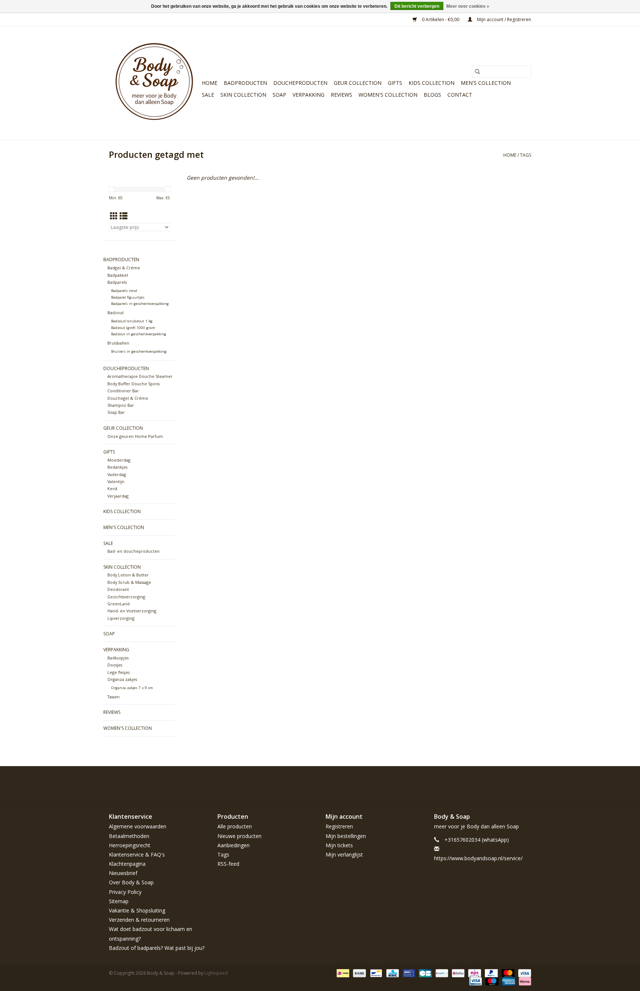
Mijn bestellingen (346, 835)
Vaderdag (116, 474)
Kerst (112, 488)
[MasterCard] (507, 973)
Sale (208, 94)
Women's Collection (388, 94)
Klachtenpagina (127, 863)
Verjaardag (118, 496)
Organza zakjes (122, 679)
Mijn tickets (339, 845)
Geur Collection (357, 82)
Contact (459, 94)
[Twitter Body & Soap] (485, 783)
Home (209, 82)
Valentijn (115, 481)
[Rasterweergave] (114, 216)
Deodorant (118, 589)
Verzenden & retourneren (139, 919)
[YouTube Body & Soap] (512, 783)
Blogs (432, 94)
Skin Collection (243, 94)
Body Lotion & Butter (128, 575)
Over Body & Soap (131, 882)
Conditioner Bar (123, 390)
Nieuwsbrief (123, 873)
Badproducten (245, 82)
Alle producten (234, 826)
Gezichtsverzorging (126, 596)
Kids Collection (431, 82)
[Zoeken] (477, 71)
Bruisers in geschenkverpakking (139, 351)
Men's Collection (486, 82)
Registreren (339, 826)
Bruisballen (118, 343)
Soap (279, 94)
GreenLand (118, 603)
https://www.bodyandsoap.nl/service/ (478, 858)
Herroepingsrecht (129, 845)
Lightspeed (216, 973)
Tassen (113, 696)
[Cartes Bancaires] (424, 973)
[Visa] (523, 973)
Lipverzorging (120, 618)
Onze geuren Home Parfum (135, 436)
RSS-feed (228, 863)
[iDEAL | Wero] (342, 973)
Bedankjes (117, 467)
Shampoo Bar (120, 405)
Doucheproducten (300, 82)
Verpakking (308, 94)
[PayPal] (490, 973)
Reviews (341, 94)
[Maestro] (491, 981)
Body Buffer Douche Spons (133, 383)
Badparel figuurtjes (127, 297)
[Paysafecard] (441, 973)
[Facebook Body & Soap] (472, 783)
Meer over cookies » (467, 6)
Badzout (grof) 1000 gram (133, 327)
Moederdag (118, 460)
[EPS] (474, 973)
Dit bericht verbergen (416, 6)
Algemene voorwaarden (137, 826)
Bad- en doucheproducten (133, 551)
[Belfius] (457, 973)
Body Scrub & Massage (129, 582)
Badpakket (117, 275)
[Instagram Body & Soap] (525, 783)
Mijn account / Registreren (503, 19)
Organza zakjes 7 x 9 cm (132, 687)
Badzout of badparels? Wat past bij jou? (156, 947)
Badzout (115, 312)
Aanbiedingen (233, 845)
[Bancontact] (375, 973)
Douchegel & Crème (127, 398)
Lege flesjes (118, 672)
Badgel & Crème (123, 267)
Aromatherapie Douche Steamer (140, 376)
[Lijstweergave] (123, 216)
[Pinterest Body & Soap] (498, 783)
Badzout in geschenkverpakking (138, 334)
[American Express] (508, 981)
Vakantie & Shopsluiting (137, 910)
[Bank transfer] (358, 973)
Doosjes (114, 665)
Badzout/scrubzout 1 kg (132, 321)
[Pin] (408, 973)
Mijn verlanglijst (344, 854)
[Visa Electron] (475, 981)
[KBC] (392, 973)
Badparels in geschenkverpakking (140, 303)
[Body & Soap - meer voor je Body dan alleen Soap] (154, 83)
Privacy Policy (125, 891)
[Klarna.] (523, 981)
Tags (525, 155)
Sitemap (119, 901)
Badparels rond (124, 290)
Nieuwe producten (239, 835)
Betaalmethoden (129, 835)
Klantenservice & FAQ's (137, 854)
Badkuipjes (118, 658)
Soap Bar (116, 412)
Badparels (117, 282)
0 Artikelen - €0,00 (440, 19)
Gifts (395, 82)
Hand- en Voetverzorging (131, 610)
